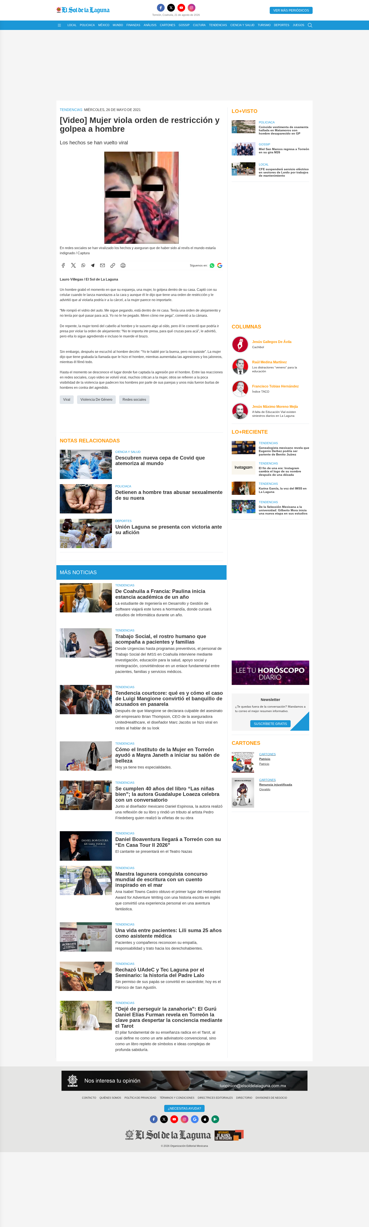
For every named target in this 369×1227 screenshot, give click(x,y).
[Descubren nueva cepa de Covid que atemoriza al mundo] (86, 464)
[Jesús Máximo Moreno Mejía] (240, 411)
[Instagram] (191, 8)
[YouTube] (181, 8)
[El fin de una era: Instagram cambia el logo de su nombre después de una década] (243, 468)
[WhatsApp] (83, 265)
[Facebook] (161, 8)
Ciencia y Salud (242, 25)
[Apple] (205, 1119)
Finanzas (133, 25)
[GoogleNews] (195, 1119)
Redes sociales (134, 399)
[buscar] (310, 25)
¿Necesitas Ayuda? (184, 1108)
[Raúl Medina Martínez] (240, 366)
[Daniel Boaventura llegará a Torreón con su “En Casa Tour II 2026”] (86, 845)
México (103, 25)
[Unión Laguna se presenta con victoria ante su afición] (86, 533)
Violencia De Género (96, 399)
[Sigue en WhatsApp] (212, 265)
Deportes (281, 25)
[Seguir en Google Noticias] (219, 265)
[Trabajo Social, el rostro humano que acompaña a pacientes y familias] (86, 654)
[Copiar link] (112, 265)
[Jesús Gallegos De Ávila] (240, 344)
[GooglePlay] (215, 1119)
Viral (66, 399)
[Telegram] (93, 265)
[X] (171, 8)
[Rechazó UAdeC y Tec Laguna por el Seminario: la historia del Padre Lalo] (86, 979)
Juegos (298, 25)
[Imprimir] (123, 265)
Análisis (150, 25)
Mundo (118, 25)
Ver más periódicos (291, 10)
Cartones (167, 25)
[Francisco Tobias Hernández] (240, 388)
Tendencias (218, 25)
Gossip (184, 25)
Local (71, 25)
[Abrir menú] (59, 25)
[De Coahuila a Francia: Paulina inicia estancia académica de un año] (86, 603)
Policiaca (87, 25)
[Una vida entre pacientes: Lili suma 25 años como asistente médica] (86, 939)
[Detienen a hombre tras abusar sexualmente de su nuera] (86, 498)
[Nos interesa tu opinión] (185, 1081)
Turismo (264, 25)
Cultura (199, 25)
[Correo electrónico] (102, 265)
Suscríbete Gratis (270, 724)
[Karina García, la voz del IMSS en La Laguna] (243, 488)
